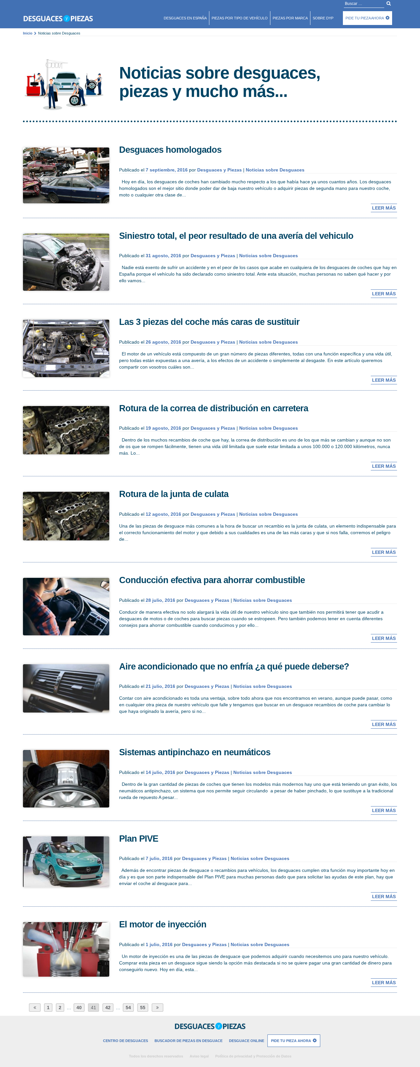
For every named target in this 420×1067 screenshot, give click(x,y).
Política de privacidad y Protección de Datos (253, 1056)
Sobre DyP (323, 18)
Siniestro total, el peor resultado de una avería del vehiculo (236, 236)
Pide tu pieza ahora (365, 18)
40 (79, 1007)
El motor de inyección (162, 924)
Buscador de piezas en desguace (188, 1041)
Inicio (27, 33)
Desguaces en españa (185, 18)
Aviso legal (199, 1056)
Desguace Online (246, 1041)
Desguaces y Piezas (219, 169)
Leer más (384, 208)
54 (128, 1007)
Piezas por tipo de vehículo (240, 18)
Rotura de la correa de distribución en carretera (213, 408)
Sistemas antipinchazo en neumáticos (194, 752)
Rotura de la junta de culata (173, 494)
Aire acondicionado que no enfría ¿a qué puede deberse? (234, 666)
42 (108, 1007)
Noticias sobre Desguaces (275, 169)
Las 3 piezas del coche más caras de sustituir (209, 322)
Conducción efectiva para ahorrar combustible (212, 580)
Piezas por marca (290, 18)
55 (142, 1007)
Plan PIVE (138, 839)
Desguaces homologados (170, 150)
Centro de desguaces (125, 1041)
